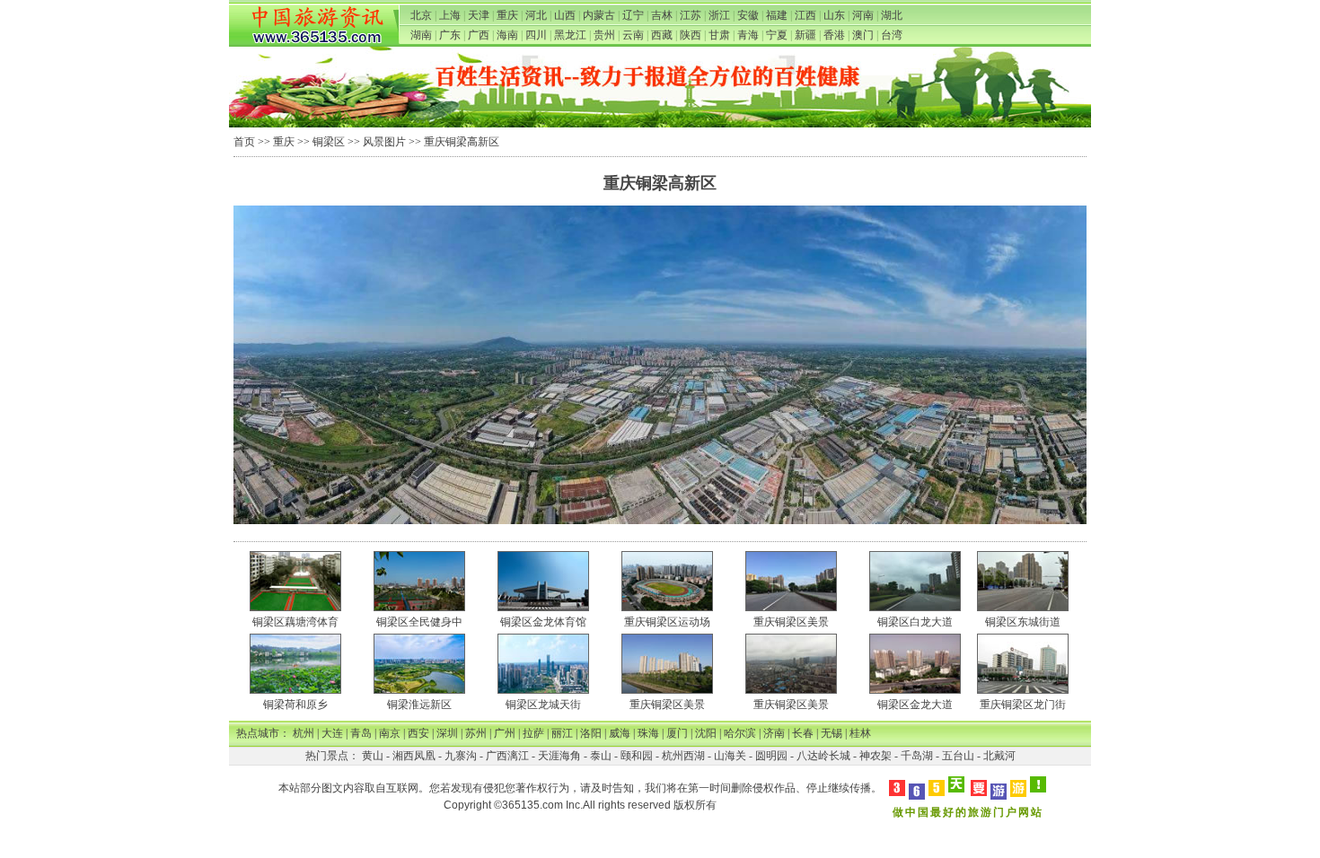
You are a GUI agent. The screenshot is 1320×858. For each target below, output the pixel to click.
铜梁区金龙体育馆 (543, 622)
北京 (421, 15)
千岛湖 (917, 755)
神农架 (875, 755)
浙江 (719, 15)
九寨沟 (460, 755)
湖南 (421, 35)
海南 (507, 35)
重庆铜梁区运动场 (667, 622)
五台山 (958, 755)
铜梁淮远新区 (419, 704)
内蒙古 (599, 15)
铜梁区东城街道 (1022, 622)
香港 (834, 35)
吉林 (662, 15)
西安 (418, 733)
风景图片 (384, 142)
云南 (633, 35)
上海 (450, 15)
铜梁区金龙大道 (915, 704)
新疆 (805, 35)
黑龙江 (570, 35)
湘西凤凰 (414, 755)
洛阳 (591, 733)
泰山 (601, 755)
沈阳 (706, 733)
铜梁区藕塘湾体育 (295, 622)
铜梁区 (328, 142)
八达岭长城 (823, 755)
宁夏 (777, 35)
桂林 (860, 733)
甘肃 (719, 35)
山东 (834, 15)
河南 (863, 15)
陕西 (690, 35)
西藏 (662, 35)
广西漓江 (507, 755)
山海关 (730, 755)
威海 (619, 733)
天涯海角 (559, 755)
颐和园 (636, 755)
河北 (536, 15)
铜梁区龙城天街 (543, 704)
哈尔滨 (740, 733)
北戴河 (999, 755)
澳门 (863, 35)
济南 (774, 733)
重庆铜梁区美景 (791, 622)
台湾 (891, 35)
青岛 (361, 733)
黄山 (372, 755)
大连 (332, 733)
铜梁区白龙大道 (915, 622)
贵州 (604, 35)
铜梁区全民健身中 (419, 622)
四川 (536, 35)
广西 (478, 35)
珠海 (648, 733)
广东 (450, 35)
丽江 (562, 733)
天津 (478, 15)
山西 (565, 15)
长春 (803, 733)
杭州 (303, 733)
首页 (244, 142)
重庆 (507, 15)
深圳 (447, 733)
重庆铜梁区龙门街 (1023, 704)
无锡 (831, 733)
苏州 (476, 733)
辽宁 (633, 15)
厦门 (677, 733)
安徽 (748, 15)
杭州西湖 (683, 755)
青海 (748, 35)
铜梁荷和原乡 (295, 704)
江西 (805, 15)
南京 (389, 733)
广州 (504, 733)
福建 (777, 15)
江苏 (690, 15)
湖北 (891, 15)
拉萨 (533, 733)
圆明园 (771, 755)
